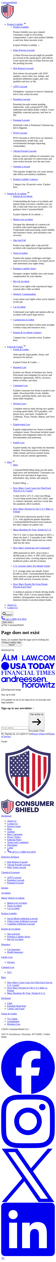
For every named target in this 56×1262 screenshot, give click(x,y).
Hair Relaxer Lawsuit (17, 862)
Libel (9, 1003)
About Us (11, 605)
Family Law (7, 957)
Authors (11, 831)
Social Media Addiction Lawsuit (22, 918)
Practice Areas (14, 826)
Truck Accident (14, 905)
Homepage (6, 816)
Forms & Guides (21, 349)
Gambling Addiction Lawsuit (21, 924)
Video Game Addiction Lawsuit (22, 921)
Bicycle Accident (15, 939)
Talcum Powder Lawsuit (18, 864)
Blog (9, 462)
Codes (10, 847)
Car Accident (13, 908)
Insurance (5, 944)
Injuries (4, 888)
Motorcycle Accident (17, 903)
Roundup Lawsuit (15, 880)
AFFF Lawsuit (14, 877)
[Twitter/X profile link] (28, 1201)
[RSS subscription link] (3, 1259)
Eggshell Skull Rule (16, 1006)
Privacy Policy (38, 734)
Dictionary (6, 998)
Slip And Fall (13, 934)
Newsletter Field (36, 731)
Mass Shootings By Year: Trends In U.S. (26, 993)
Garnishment (13, 1021)
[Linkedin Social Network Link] (28, 1255)
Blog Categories (14, 834)
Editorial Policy (14, 839)
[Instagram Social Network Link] (28, 1147)
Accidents (17, 193)
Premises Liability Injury (18, 936)
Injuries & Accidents (22, 196)
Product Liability (21, 27)
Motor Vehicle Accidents (12, 898)
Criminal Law (7, 967)
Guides (15, 347)
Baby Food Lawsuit (16, 867)
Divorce (11, 962)
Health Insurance (15, 952)
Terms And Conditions (18, 842)
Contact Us (12, 607)
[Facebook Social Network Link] (28, 1093)
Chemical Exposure (10, 872)
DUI (9, 972)
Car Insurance (13, 949)
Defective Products (10, 857)
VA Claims (12, 1018)
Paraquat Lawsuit (15, 883)
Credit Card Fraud (15, 1008)
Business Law (13, 1024)
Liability (15, 24)
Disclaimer (12, 845)
